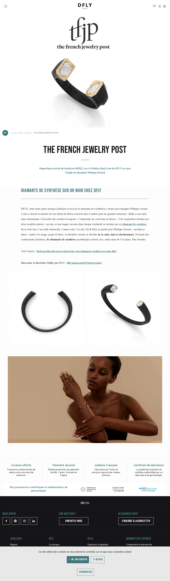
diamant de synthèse (134, 224)
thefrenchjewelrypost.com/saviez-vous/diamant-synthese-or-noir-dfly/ (77, 251)
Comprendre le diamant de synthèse (139, 546)
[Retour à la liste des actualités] (5, 133)
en (87, 503)
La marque (54, 545)
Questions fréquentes (97, 545)
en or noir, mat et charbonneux (116, 234)
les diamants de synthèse (61, 239)
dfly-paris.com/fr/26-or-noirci (84, 263)
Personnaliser (85, 572)
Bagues (13, 545)
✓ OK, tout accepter (78, 559)
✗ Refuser (98, 559)
